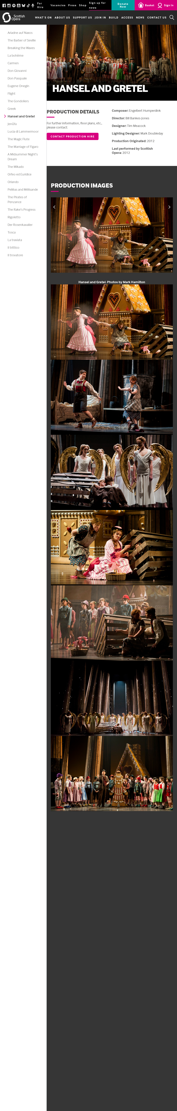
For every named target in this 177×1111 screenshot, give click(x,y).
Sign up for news (97, 5)
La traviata (15, 240)
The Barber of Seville (22, 40)
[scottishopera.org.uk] (13, 17)
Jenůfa (12, 124)
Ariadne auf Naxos (20, 32)
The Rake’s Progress (21, 209)
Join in (100, 17)
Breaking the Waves (21, 48)
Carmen (13, 63)
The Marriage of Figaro (23, 146)
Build (114, 17)
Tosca (12, 232)
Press (72, 5)
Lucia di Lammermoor (23, 131)
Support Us (82, 17)
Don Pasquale (17, 78)
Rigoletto (14, 217)
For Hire (40, 5)
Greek (12, 108)
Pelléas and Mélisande (23, 189)
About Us (62, 17)
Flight (11, 93)
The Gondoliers (18, 101)
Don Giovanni (17, 70)
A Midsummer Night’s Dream (23, 156)
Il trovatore (15, 255)
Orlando (13, 182)
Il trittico (13, 247)
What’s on (43, 17)
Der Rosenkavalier (20, 224)
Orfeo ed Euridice (19, 174)
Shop (83, 5)
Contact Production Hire (73, 136)
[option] (112, 240)
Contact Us (157, 17)
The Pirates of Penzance (17, 199)
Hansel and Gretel (21, 116)
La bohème (16, 55)
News (140, 17)
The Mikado (16, 166)
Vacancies (58, 5)
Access (127, 17)
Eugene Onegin (18, 86)
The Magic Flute (19, 139)
